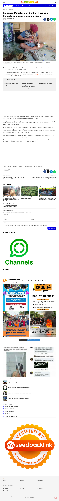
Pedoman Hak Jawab (42, 483)
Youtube (6, 490)
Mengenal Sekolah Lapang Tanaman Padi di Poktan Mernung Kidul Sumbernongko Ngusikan (47, 198)
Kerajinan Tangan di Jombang (25, 166)
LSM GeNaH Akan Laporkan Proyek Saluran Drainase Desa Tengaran (11, 83)
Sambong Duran (18, 74)
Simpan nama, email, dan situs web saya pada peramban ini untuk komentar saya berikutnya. (26, 225)
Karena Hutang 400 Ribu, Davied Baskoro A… (14, 378)
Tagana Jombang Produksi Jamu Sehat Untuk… (20, 382)
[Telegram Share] (51, 19)
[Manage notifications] (55, 498)
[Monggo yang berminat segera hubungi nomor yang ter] (43, 297)
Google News (32, 497)
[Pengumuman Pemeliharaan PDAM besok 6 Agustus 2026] (16, 297)
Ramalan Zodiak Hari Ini (11, 406)
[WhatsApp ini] (54, 19)
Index (4, 480)
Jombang (35, 74)
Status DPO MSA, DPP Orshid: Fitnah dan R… (19, 398)
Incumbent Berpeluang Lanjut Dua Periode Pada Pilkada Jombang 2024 (14, 177)
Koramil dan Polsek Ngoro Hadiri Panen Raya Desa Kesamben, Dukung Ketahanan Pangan (11, 205)
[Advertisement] (29, 102)
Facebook (7, 488)
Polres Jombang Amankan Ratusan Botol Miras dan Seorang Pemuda (44, 177)
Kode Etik (40, 480)
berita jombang (7, 166)
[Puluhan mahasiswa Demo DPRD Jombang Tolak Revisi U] (43, 324)
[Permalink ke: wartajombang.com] (4, 19)
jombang (15, 166)
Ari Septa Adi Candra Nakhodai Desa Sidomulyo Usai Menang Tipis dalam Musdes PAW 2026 (46, 83)
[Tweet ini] (48, 19)
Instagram (41, 488)
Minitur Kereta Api (38, 166)
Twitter (23, 488)
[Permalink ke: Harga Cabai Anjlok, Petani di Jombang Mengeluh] (29, 191)
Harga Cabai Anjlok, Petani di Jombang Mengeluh (28, 197)
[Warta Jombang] (29, 2)
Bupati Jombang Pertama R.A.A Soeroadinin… (20, 387)
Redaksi (22, 480)
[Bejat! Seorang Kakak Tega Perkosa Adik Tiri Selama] (16, 324)
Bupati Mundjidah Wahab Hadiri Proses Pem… (19, 393)
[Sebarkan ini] (44, 19)
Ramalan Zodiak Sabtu (11, 416)
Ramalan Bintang (9, 411)
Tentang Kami (6, 483)
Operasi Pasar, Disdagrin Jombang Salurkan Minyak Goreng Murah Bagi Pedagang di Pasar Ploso (11, 198)
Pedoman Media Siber (26, 483)
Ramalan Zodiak (9, 409)
